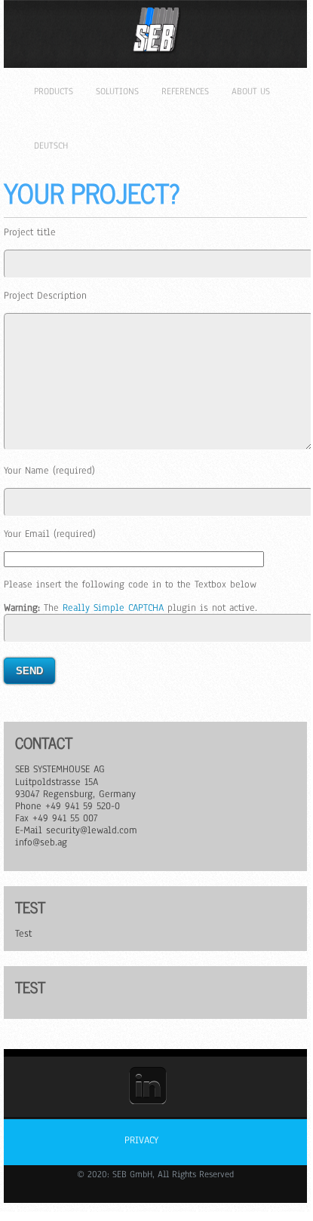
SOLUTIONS (117, 91)
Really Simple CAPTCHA (113, 608)
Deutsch (51, 146)
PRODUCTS (53, 91)
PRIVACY (141, 1140)
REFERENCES (185, 91)
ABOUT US (251, 91)
